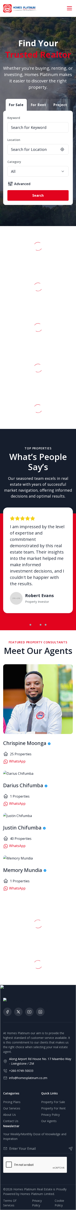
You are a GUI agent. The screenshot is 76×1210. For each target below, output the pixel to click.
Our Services (11, 1108)
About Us (9, 1115)
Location (13, 140)
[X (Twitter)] (18, 1012)
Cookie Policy (59, 1203)
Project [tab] (60, 104)
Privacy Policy (50, 1115)
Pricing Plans (11, 1102)
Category (14, 162)
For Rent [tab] (38, 104)
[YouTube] (29, 1012)
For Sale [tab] (16, 104)
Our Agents (49, 1121)
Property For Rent (53, 1108)
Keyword (13, 118)
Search (38, 195)
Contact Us (10, 1121)
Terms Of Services (9, 1203)
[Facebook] (7, 1012)
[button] (30, 625)
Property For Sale (53, 1102)
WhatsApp (17, 761)
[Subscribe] (69, 1148)
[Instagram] (40, 1012)
